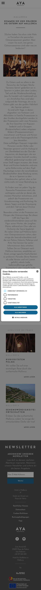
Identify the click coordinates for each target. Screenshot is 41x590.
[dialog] (20, 295)
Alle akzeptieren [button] (20, 307)
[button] (20, 317)
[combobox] (37, 271)
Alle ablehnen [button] (20, 312)
